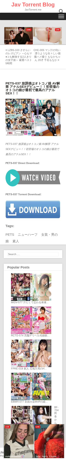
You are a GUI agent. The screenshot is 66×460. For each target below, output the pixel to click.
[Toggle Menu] (61, 16)
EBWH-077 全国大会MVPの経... (29, 401)
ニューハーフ (28, 234)
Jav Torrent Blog (33, 4)
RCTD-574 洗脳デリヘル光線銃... (30, 335)
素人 (15, 241)
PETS (10, 234)
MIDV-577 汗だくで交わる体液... (30, 302)
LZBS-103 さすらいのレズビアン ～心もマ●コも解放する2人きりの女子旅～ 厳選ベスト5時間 (19, 57)
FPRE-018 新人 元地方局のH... (29, 368)
